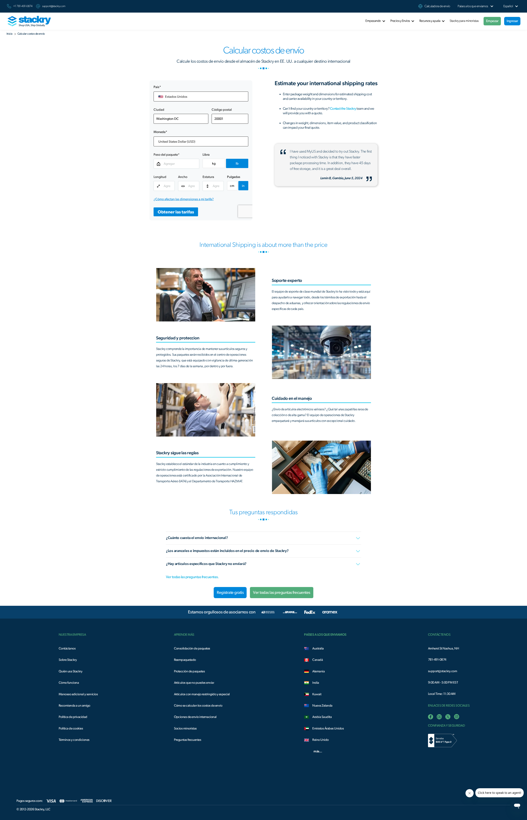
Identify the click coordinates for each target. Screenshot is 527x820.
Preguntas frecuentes (187, 739)
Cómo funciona (69, 682)
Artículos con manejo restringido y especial (202, 694)
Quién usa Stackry (70, 671)
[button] (472, 6)
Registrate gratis (230, 593)
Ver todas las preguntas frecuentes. (192, 577)
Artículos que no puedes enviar (194, 682)
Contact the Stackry (343, 108)
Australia (318, 648)
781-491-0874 (437, 659)
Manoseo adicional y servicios (78, 694)
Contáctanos (67, 648)
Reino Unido (320, 739)
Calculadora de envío (437, 6)
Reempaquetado (185, 659)
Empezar (492, 21)
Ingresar (512, 21)
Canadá (317, 659)
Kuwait (316, 694)
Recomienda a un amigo (74, 705)
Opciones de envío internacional (195, 717)
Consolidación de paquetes (192, 648)
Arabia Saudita (322, 717)
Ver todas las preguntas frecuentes (281, 593)
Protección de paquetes (189, 671)
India (315, 682)
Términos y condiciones (74, 739)
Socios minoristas (185, 728)
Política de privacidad (73, 717)
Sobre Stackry (68, 659)
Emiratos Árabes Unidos (328, 728)
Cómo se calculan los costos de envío (198, 705)
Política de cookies (71, 728)
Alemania (318, 671)
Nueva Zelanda (322, 705)
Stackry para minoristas (464, 20)
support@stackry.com (53, 6)
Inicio (10, 33)
